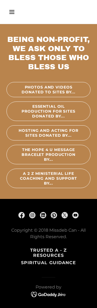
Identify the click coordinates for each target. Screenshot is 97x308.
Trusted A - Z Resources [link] (48, 253)
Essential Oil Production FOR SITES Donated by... (48, 111)
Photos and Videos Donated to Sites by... (48, 89)
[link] (21, 215)
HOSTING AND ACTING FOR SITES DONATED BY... (48, 133)
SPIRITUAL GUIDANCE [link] (48, 262)
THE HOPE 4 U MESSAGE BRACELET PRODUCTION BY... (48, 154)
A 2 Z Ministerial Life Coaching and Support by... (48, 178)
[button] (16, 11)
